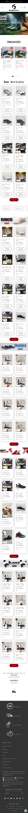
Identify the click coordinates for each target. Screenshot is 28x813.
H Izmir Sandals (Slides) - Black (6, 584)
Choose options (7, 110)
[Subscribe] (21, 793)
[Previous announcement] (2, 1)
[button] (2, 7)
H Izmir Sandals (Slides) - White (20, 608)
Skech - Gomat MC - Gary (5, 366)
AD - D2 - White (6, 654)
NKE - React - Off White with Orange (6, 267)
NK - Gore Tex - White (20, 99)
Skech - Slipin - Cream (19, 433)
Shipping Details (7, 767)
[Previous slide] (11, 36)
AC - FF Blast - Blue (20, 297)
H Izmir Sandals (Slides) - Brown (20, 584)
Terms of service (18, 808)
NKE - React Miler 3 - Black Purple (20, 267)
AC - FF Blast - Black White (6, 297)
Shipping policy (14, 810)
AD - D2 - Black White (20, 631)
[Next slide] (16, 36)
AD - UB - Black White (20, 324)
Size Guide (6, 764)
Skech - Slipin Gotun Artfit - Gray (5, 411)
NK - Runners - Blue (6, 156)
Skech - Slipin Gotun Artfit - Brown (5, 389)
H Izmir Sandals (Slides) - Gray (6, 608)
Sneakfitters (12, 806)
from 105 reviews (13, 676)
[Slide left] (11, 213)
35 (5, 208)
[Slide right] (16, 213)
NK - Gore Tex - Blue (20, 128)
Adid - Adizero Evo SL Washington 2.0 (20, 62)
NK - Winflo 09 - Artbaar (20, 185)
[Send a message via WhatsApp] (25, 810)
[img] (14, 675)
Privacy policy (10, 808)
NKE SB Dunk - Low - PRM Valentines (5, 519)
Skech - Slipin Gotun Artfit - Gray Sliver (19, 411)
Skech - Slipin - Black (5, 433)
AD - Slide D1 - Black (20, 655)
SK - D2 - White (6, 630)
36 (17, 208)
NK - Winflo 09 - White (6, 185)
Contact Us (6, 752)
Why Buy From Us (7, 746)
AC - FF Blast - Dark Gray (6, 324)
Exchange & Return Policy (10, 758)
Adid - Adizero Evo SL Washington (7, 62)
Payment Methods (7, 761)
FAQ (3, 755)
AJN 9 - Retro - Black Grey (5, 546)
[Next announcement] (25, 1)
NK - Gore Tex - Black (6, 128)
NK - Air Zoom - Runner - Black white (20, 156)
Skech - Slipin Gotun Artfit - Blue (19, 389)
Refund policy (19, 806)
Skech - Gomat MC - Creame (19, 366)
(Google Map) (6, 785)
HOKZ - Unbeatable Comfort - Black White (19, 493)
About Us (5, 749)
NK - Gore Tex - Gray (6, 99)
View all (14, 199)
